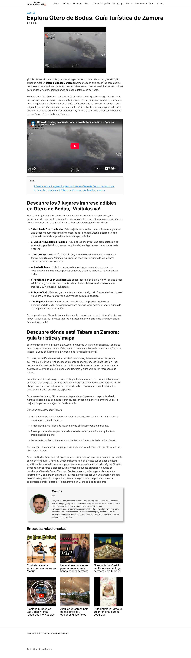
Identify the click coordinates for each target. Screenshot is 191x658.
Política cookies (49, 633)
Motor (57, 3)
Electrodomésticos (144, 3)
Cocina (160, 3)
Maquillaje (118, 3)
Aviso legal (63, 633)
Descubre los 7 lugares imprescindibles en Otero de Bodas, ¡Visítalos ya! (74, 186)
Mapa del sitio (34, 633)
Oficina (66, 3)
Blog (87, 3)
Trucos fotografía (101, 3)
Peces (129, 3)
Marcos (57, 491)
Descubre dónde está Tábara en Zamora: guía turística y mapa (69, 190)
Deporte (77, 3)
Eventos (31, 13)
